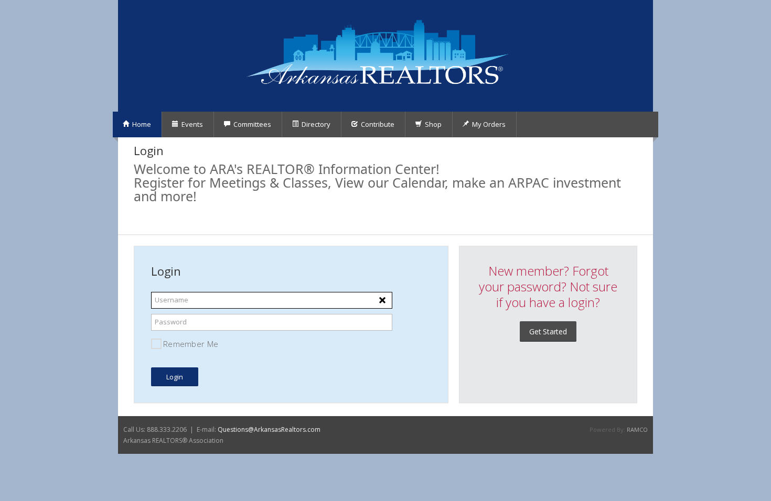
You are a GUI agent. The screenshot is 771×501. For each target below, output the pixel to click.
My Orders (488, 124)
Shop (432, 124)
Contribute (376, 124)
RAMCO (637, 429)
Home (141, 124)
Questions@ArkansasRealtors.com (269, 429)
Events (191, 124)
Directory (315, 124)
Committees (251, 124)
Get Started (548, 331)
